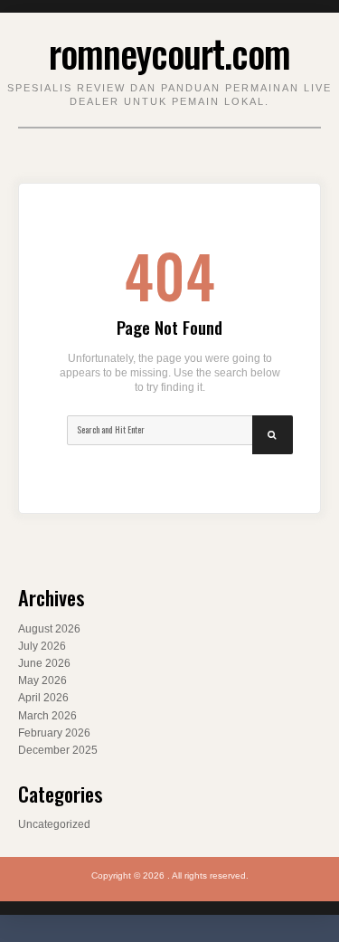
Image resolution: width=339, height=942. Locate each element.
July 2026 (42, 646)
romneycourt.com (169, 52)
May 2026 (42, 680)
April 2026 (43, 697)
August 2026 (49, 629)
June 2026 (44, 663)
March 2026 (47, 715)
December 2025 (58, 750)
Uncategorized (54, 824)
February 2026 (54, 733)
